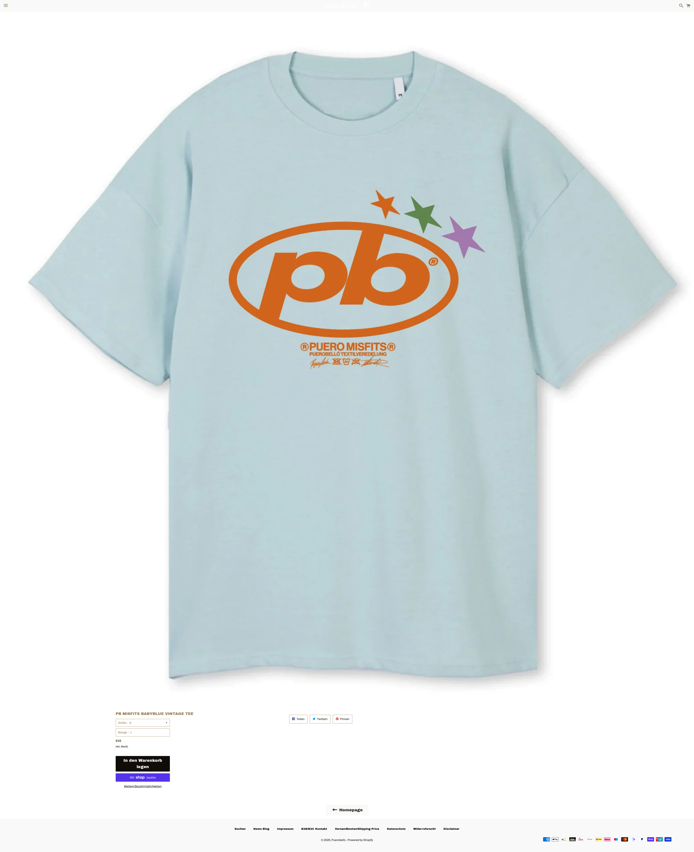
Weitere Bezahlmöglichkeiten (143, 786)
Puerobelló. (338, 840)
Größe (122, 722)
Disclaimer (451, 828)
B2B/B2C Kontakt (314, 828)
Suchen (240, 828)
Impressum (285, 828)
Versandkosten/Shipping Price (357, 828)
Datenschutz (396, 828)
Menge (122, 732)
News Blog (261, 828)
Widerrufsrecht (424, 828)
